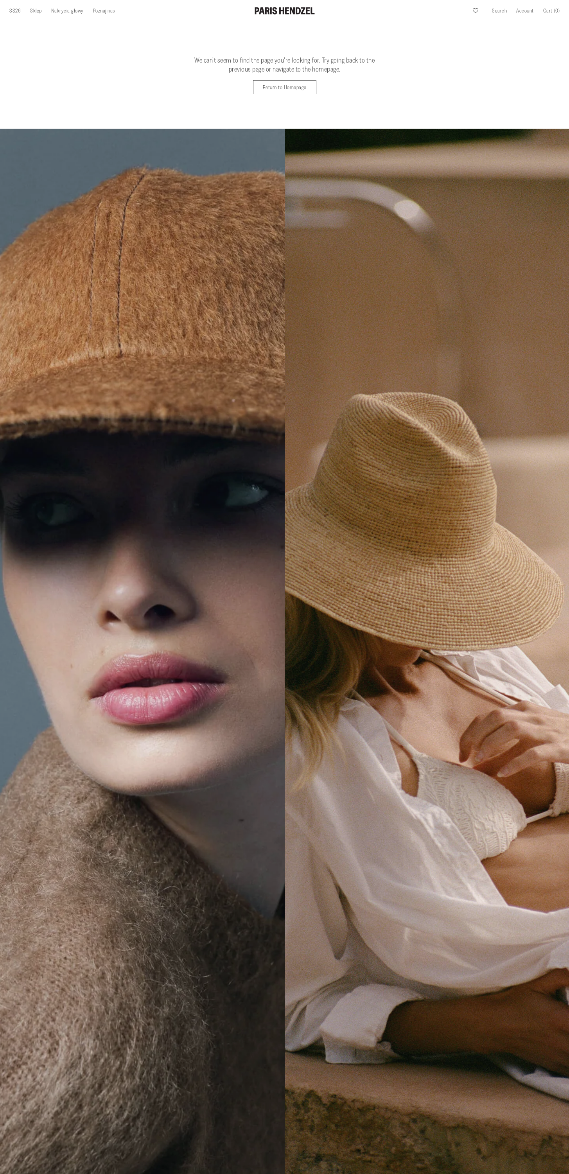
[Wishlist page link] (475, 10)
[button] (499, 10)
